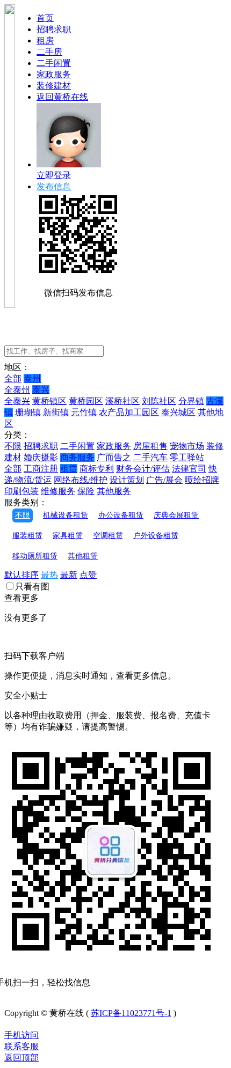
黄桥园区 (86, 401)
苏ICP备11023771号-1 (131, 1013)
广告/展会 (164, 479)
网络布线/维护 (80, 479)
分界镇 (191, 401)
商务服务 (77, 457)
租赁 (68, 468)
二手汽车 (150, 457)
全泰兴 (17, 401)
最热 (49, 574)
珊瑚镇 (28, 412)
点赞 (88, 574)
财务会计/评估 (143, 468)
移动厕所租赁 (34, 556)
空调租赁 (108, 536)
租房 (45, 40)
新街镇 (56, 412)
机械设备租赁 (65, 515)
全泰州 (17, 389)
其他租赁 (83, 556)
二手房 (49, 51)
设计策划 (127, 479)
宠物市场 (187, 446)
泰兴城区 (178, 412)
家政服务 (54, 74)
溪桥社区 (122, 401)
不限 (12, 446)
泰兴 (40, 389)
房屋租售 (150, 446)
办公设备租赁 (120, 515)
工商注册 (41, 468)
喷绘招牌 (202, 479)
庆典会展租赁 (176, 515)
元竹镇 (84, 412)
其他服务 (114, 491)
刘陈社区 (159, 401)
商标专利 (97, 468)
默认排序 (21, 574)
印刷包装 (21, 491)
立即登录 (54, 175)
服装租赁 (27, 536)
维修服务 (58, 491)
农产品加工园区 (129, 412)
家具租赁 (68, 536)
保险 (86, 491)
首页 (45, 18)
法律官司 (189, 468)
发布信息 (54, 186)
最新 (68, 574)
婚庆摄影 (41, 457)
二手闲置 (54, 63)
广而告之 (114, 457)
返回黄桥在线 (62, 96)
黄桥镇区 (49, 401)
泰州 (32, 378)
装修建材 (54, 85)
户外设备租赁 (155, 536)
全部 (12, 378)
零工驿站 (187, 457)
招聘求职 (54, 29)
